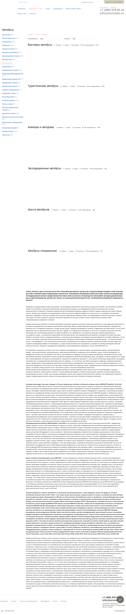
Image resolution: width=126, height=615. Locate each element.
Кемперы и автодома (41, 127)
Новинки (58, 45)
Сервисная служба (75, 23)
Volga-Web (122, 611)
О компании (4, 601)
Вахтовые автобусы (40, 44)
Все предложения (88, 45)
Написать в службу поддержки (114, 2)
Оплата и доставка (95, 23)
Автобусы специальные (42, 250)
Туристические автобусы (43, 85)
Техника (37, 34)
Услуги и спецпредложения (28, 601)
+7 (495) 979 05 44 (112, 10)
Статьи (55, 601)
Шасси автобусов (38, 209)
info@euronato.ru (112, 13)
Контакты (64, 601)
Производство (45, 601)
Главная (30, 34)
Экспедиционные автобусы (44, 168)
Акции (67, 45)
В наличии (75, 45)
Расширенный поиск (87, 2)
